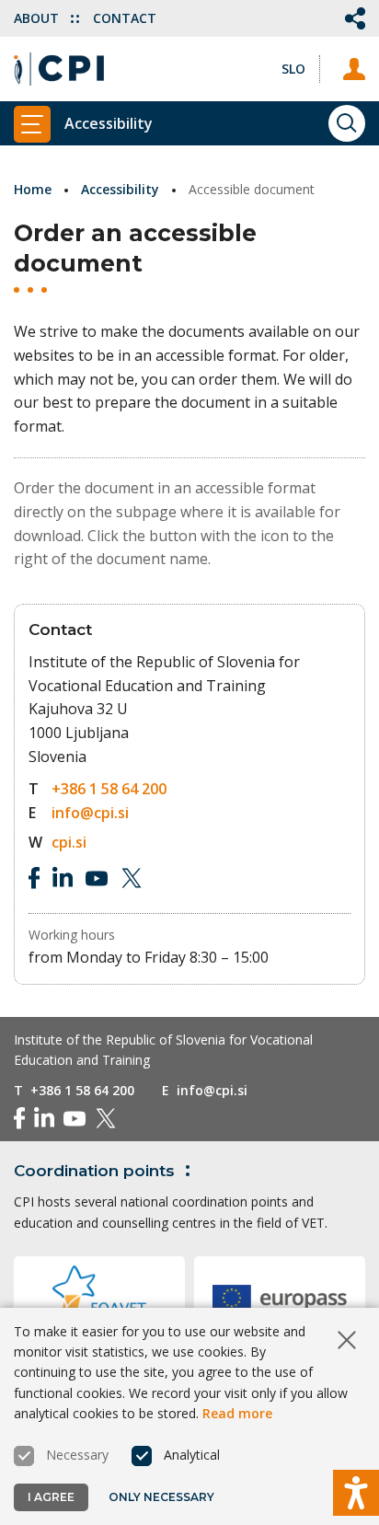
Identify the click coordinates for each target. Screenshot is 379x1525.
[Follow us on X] (132, 878)
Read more (237, 1413)
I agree (51, 1497)
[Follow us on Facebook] (34, 878)
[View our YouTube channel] (97, 878)
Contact (124, 18)
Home (33, 189)
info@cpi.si (90, 813)
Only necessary (161, 1497)
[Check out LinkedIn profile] (62, 878)
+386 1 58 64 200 (109, 789)
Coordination (94, 1170)
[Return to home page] (59, 69)
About (38, 18)
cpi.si (69, 842)
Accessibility (120, 189)
